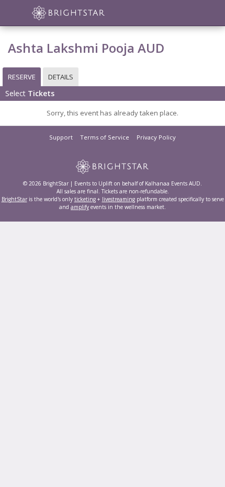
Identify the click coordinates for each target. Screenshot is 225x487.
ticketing (85, 199)
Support (61, 137)
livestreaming (118, 199)
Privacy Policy (156, 137)
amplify (80, 207)
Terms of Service (104, 137)
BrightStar (14, 199)
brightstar (83, 13)
